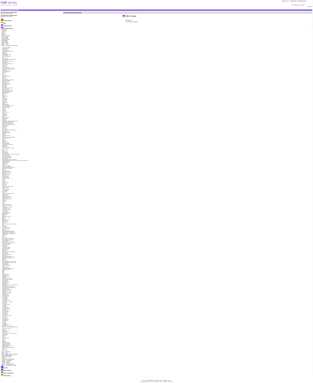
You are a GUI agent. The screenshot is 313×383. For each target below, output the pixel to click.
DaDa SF (4, 116)
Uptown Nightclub (5, 331)
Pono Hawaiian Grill (6, 244)
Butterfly (3, 96)
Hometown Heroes (5, 175)
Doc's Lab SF (4, 129)
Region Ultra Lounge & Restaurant (8, 251)
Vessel (3, 336)
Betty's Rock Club (5, 81)
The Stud (4, 321)
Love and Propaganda (6, 209)
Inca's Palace (4, 181)
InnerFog (4, 183)
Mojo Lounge (4, 222)
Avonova (4, 72)
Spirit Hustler (4, 283)
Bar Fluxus (4, 77)
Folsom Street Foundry (6, 155)
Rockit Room (4, 255)
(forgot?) (287, 0)
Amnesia (3, 65)
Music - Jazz (5, 44)
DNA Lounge (4, 126)
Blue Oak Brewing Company (7, 87)
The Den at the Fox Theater (7, 301)
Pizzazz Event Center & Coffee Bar (8, 242)
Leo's (3, 202)
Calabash (4, 101)
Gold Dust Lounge (5, 162)
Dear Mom (4, 119)
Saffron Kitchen (5, 260)
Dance (3, 34)
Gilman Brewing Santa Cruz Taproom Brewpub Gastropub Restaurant (15, 160)
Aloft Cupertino (5, 62)
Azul (3, 74)
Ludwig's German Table (6, 212)
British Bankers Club (6, 92)
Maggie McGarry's (5, 213)
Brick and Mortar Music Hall (7, 91)
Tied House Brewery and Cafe (8, 326)
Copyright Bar (4, 113)
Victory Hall (4, 338)
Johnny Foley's (5, 191)
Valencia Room (5, 334)
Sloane (3, 273)
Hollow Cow (4, 174)
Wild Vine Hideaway (6, 344)
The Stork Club (5, 320)
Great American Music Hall (7, 166)
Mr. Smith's (4, 226)
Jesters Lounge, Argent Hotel (7, 186)
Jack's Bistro (4, 184)
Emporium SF (4, 146)
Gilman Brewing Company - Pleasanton (9, 159)
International (4, 40)
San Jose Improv (5, 263)
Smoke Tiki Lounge (5, 274)
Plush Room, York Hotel (6, 243)
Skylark (3, 270)
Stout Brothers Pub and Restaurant (9, 287)
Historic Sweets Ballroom (6, 173)
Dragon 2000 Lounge (6, 132)
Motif (3, 224)
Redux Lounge (5, 250)
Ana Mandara (4, 66)
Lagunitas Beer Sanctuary (7, 197)
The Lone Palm (5, 317)
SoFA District (4, 275)
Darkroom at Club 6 (5, 117)
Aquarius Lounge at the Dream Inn (8, 69)
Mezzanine (4, 215)
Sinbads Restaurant (6, 269)
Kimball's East (4, 195)
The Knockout (4, 314)
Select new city (9, 13)
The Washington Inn (6, 324)
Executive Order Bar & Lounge (8, 147)
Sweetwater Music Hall (6, 292)
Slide (3, 271)
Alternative (4, 29)
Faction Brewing (5, 149)
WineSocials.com (5, 346)
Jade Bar (4, 185)
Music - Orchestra (6, 351)
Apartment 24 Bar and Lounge (8, 68)
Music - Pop (4, 353)
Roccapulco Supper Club (7, 254)
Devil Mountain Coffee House (7, 121)
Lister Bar (4, 206)
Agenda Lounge (5, 58)
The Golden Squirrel (6, 308)
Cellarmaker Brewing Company (8, 105)
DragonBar (4, 133)
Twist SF (3, 329)
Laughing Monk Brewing (6, 198)
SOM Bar (4, 277)
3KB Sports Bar (5, 53)
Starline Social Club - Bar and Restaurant (10, 284)
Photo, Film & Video (6, 356)
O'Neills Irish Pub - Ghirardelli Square (9, 232)
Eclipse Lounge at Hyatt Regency (8, 137)
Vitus (3, 339)
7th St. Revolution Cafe (6, 56)
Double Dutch (4, 130)
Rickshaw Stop (5, 253)
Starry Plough (4, 285)
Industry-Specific (6, 39)
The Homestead (5, 310)
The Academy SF (5, 296)
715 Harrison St (5, 55)
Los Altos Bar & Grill (6, 208)
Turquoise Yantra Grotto (6, 328)
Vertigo (3, 335)
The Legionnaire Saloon (6, 315)
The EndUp (4, 303)
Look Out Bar (4, 207)
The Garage (4, 306)
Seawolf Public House (6, 265)
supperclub (4, 291)
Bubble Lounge (5, 95)
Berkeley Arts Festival (6, 80)
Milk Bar (3, 218)
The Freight (4, 305)
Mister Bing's (4, 220)
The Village (4, 323)
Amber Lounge (5, 64)
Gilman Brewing (5, 158)
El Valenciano (4, 140)
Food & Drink (5, 38)
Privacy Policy (170, 381)
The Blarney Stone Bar (6, 300)
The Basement (5, 299)
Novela (3, 229)
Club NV (3, 111)
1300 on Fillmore (5, 50)
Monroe (3, 223)
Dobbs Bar (4, 127)
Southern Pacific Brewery (7, 278)
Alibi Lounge (4, 61)
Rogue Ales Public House (7, 256)
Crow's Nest (4, 115)
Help (169, 380)
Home (144, 380)
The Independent (5, 311)
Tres (3, 327)
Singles (3, 357)
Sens (3, 266)
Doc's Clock (4, 128)
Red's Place (4, 249)
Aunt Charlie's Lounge (6, 70)
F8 (2, 148)
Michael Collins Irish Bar (6, 216)
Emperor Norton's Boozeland (7, 144)
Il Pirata (3, 180)
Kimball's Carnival (5, 194)
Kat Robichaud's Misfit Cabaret (8, 193)
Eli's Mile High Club (5, 143)
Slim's (3, 272)
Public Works (4, 246)
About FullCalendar (150, 380)
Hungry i (3, 179)
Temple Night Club (5, 295)
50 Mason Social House (6, 54)
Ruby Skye (4, 258)
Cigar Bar (4, 108)
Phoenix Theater (5, 241)
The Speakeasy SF (5, 319)
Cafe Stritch (4, 100)
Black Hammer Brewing (6, 83)
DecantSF (4, 120)
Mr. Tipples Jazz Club (6, 227)
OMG (3, 236)
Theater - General (6, 361)
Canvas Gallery (5, 102)
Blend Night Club (5, 84)
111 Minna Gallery (5, 48)
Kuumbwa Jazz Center (6, 196)
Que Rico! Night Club (6, 248)
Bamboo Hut (4, 75)
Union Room (4, 330)
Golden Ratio (4, 163)
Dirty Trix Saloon (5, 125)
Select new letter (9, 16)
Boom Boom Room (5, 88)
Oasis (3, 235)
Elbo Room (4, 141)
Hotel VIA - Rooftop (5, 178)
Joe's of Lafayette (5, 189)
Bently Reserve (5, 78)
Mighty (3, 217)
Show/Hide (3, 13)
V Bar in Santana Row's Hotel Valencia (9, 333)
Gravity (3, 164)
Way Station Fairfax (6, 343)
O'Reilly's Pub (4, 234)
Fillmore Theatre (5, 152)
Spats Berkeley (5, 281)
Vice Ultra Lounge (5, 337)
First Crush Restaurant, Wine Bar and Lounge (10, 154)
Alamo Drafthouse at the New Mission (9, 59)
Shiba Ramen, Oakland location (8, 268)
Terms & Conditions (163, 381)
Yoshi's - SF (4, 349)
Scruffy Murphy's (5, 264)
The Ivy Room (4, 312)
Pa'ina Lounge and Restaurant (8, 238)
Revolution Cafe (5, 252)
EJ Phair (3, 138)
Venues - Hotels (5, 362)
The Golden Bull (5, 307)
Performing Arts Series (7, 355)
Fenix (3, 150)
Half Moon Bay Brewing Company (8, 167)
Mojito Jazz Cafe (5, 221)
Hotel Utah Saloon (5, 177)
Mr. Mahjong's (4, 225)
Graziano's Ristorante (6, 165)
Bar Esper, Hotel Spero (6, 76)
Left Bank (4, 201)
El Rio (3, 139)
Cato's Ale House (5, 104)
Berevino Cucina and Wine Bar (8, 79)
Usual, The (4, 332)
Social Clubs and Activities (8, 359)
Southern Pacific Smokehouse (8, 279)
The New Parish (5, 318)
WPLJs (3, 348)
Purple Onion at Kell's (6, 247)
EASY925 (4, 136)
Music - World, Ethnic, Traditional (9, 354)
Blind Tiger (4, 85)
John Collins (4, 190)
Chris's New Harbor (5, 107)
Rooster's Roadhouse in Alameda (8, 257)
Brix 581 (3, 94)
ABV (3, 57)
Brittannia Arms (5, 93)
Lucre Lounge (4, 211)
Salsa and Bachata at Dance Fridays (9, 261)
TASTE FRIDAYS (5, 294)
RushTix (3, 259)
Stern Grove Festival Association (8, 286)
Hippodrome (4, 172)
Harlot (3, 169)
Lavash (3, 199)
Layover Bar (4, 200)
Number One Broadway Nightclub (8, 231)
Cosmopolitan (4, 114)
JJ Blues (3, 188)
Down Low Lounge (5, 131)
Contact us (165, 380)
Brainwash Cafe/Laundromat (7, 90)
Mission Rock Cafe (5, 219)
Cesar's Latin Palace (6, 106)
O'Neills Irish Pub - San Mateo (7, 233)
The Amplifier (4, 297)
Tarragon (4, 293)
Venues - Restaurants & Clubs (9, 365)
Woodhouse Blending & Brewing (8, 347)
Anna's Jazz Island (5, 67)
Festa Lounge (4, 151)
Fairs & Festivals (6, 35)
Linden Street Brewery (6, 204)
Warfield (3, 341)
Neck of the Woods (5, 228)
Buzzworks (4, 97)
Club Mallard (4, 110)
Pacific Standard (5, 240)
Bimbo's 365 (4, 82)
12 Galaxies (4, 49)
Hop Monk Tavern (5, 176)
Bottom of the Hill (5, 89)
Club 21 (3, 109)
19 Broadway (4, 52)
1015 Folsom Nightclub (6, 47)
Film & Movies (5, 37)
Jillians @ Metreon (5, 187)
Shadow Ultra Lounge (6, 267)
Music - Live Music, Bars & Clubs (10, 45)
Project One (4, 245)
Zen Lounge (4, 350)
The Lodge (4, 316)
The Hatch (4, 309)
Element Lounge (5, 142)
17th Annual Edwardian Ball (7, 51)
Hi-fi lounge (4, 170)
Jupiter (3, 192)
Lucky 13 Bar (4, 210)
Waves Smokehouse (6, 342)
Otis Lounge (4, 237)
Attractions (4, 31)
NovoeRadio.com (5, 230)
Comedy (4, 33)
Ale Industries (4, 60)
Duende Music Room (6, 135)
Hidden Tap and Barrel (6, 171)
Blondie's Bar (4, 86)
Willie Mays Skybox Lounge (7, 345)
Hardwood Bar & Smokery (7, 168)
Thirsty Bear (4, 325)
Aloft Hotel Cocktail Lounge (7, 63)
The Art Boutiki (5, 298)
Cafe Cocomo (4, 98)
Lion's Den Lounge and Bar (7, 205)
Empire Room (4, 145)
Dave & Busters (5, 118)
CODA (3, 112)
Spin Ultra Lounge (5, 282)
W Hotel (3, 340)
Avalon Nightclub (5, 71)
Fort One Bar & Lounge (6, 156)
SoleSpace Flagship (6, 276)
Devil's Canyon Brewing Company (8, 124)
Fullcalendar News (158, 380)
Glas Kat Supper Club (6, 161)
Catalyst (3, 103)
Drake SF (4, 134)
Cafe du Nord (4, 99)
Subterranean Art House (6, 289)
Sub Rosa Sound (5, 288)
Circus (3, 32)
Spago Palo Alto (5, 280)
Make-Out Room (5, 214)
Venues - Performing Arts (8, 364)
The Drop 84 (4, 302)
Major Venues (5, 41)
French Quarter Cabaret (6, 157)
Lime (3, 203)
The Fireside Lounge (6, 304)
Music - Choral (5, 43)
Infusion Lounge (5, 182)
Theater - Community (7, 360)
